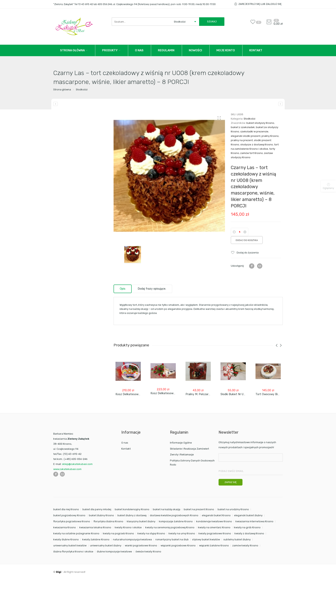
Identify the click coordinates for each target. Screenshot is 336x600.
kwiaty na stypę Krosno (151, 533)
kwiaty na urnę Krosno (182, 533)
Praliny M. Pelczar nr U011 (202, 394)
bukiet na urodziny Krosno (233, 509)
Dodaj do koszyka (247, 240)
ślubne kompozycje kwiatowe (114, 551)
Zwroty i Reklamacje (182, 454)
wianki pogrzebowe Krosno (141, 545)
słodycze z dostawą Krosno (256, 144)
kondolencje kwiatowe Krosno (214, 521)
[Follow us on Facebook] (55, 474)
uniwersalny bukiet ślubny (105, 545)
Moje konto (225, 50)
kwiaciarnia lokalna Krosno (95, 527)
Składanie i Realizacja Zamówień (189, 448)
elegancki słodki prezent (245, 135)
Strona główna (62, 89)
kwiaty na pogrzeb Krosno (118, 533)
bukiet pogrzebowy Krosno (69, 515)
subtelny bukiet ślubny (237, 539)
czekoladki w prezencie (254, 131)
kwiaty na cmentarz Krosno (214, 527)
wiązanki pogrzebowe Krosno (178, 545)
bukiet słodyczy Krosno (260, 122)
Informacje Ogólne (181, 442)
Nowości (195, 50)
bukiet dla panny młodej (96, 509)
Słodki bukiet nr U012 (234, 394)
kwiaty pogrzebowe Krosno (215, 533)
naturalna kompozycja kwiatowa (132, 539)
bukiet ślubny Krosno (101, 515)
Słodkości (82, 89)
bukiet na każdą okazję (166, 509)
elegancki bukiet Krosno (216, 515)
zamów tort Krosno (251, 153)
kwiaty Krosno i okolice (128, 527)
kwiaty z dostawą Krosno (249, 533)
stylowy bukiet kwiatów (206, 539)
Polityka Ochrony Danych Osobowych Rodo (192, 462)
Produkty (110, 50)
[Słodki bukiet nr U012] (233, 371)
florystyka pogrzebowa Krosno (71, 521)
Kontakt (255, 50)
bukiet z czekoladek (243, 127)
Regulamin (166, 50)
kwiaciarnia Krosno (64, 527)
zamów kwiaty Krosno (245, 545)
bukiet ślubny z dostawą (131, 515)
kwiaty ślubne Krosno (66, 539)
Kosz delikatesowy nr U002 (133, 394)
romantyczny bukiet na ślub (172, 539)
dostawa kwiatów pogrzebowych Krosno (174, 515)
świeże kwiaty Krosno (148, 551)
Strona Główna (72, 50)
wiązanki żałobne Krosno (214, 545)
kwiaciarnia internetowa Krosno (254, 521)
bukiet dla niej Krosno (66, 509)
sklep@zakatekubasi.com (77, 464)
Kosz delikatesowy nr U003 (168, 393)
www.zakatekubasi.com (67, 469)
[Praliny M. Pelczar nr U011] (198, 371)
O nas (139, 50)
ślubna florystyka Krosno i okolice (73, 551)
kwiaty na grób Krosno (247, 527)
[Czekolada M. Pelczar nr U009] (280, 104)
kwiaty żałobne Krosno (95, 539)
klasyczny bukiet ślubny (141, 521)
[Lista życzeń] (253, 23)
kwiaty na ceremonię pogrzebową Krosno (169, 527)
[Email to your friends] (259, 266)
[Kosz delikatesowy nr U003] (163, 371)
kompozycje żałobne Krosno (176, 521)
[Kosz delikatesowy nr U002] (128, 371)
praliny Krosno (270, 135)
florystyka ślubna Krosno (108, 521)
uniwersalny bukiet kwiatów (70, 545)
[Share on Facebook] (251, 266)
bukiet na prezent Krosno (199, 509)
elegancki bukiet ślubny (248, 515)
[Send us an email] (62, 474)
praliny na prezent (242, 140)
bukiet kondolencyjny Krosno (132, 509)
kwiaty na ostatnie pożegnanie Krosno (76, 533)
